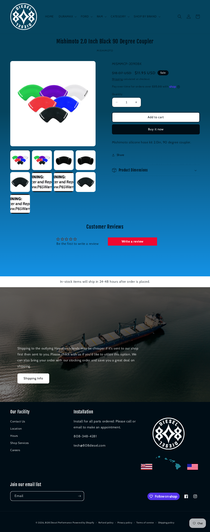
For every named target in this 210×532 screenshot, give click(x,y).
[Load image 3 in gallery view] (64, 160)
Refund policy (106, 522)
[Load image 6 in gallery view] (42, 182)
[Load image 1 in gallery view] (20, 160)
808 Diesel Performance (58, 522)
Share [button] (120, 155)
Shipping (117, 79)
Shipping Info (33, 378)
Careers (15, 450)
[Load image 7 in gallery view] (64, 182)
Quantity (117, 94)
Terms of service (145, 522)
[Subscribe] (79, 496)
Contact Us (17, 421)
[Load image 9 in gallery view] (20, 204)
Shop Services (19, 443)
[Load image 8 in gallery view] (85, 182)
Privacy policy (125, 522)
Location (16, 428)
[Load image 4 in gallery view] (85, 160)
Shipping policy (166, 522)
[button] (67, 16)
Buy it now (156, 129)
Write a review (133, 241)
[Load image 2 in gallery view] (42, 160)
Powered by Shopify (83, 522)
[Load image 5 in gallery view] (20, 182)
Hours (14, 436)
